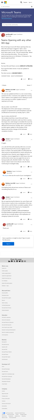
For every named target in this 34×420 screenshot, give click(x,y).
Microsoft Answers (7, 18)
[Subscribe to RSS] (22, 261)
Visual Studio (4, 383)
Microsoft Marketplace (6, 379)
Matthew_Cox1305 (10, 89)
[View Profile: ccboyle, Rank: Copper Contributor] (3, 139)
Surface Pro (4, 268)
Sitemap (3, 414)
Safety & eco (17, 416)
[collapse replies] (17, 88)
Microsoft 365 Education (6, 324)
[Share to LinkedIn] (9, 261)
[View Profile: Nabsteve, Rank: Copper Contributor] (4, 172)
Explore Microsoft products (7, 283)
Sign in (8, 244)
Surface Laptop (5, 270)
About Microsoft (5, 393)
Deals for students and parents (8, 332)
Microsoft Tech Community (7, 376)
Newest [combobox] (29, 85)
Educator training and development (8, 329)
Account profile (5, 292)
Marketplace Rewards (6, 381)
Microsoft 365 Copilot (6, 356)
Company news (5, 396)
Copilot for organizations (6, 275)
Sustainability (4, 408)
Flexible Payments (5, 310)
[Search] (21, 2)
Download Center (5, 295)
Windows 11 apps (5, 285)
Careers (3, 391)
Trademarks (11, 416)
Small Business (5, 359)
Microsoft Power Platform (7, 351)
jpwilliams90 (9, 34)
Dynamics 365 (4, 347)
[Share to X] (14, 261)
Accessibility (4, 406)
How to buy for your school (7, 327)
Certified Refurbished (6, 305)
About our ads (4, 417)
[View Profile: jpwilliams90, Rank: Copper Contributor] (3, 35)
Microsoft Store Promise (6, 307)
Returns (3, 300)
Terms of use (4, 416)
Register (25, 2)
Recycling (23, 416)
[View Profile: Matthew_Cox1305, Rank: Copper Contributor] (3, 90)
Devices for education (6, 319)
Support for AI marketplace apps (8, 374)
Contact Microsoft (10, 414)
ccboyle (8, 139)
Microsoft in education (6, 317)
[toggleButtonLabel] (32, 7)
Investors (3, 401)
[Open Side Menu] (2, 2)
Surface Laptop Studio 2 (6, 273)
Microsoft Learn (5, 371)
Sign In (30, 2)
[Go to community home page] (5, 2)
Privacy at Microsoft (5, 398)
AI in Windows (4, 280)
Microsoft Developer (6, 369)
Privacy (17, 414)
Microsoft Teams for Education (7, 322)
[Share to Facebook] (12, 261)
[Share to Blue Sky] (19, 261)
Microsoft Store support (6, 297)
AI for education (5, 334)
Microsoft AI (4, 342)
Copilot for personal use (6, 278)
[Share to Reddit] (17, 261)
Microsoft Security (5, 344)
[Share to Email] (25, 261)
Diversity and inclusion (6, 403)
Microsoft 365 (4, 349)
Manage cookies (23, 414)
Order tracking (4, 302)
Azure (3, 366)
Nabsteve (9, 171)
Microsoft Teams (6, 6)
